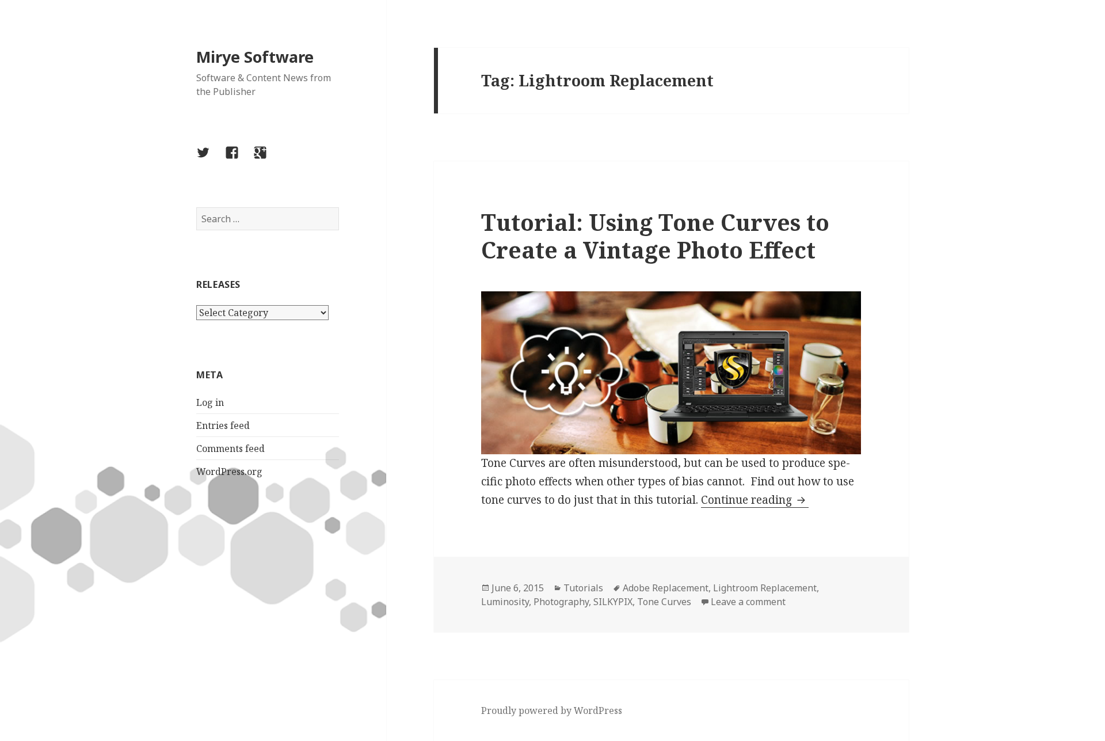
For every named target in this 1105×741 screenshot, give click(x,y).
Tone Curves (664, 601)
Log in (210, 402)
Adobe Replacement (665, 588)
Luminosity (505, 601)
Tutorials (583, 588)
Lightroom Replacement (765, 588)
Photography (561, 601)
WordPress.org (229, 471)
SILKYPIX (612, 601)
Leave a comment (748, 601)
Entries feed (223, 425)
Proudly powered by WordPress (551, 710)
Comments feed (230, 448)
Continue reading (755, 499)
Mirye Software (255, 56)
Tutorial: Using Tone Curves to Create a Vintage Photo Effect (655, 236)
